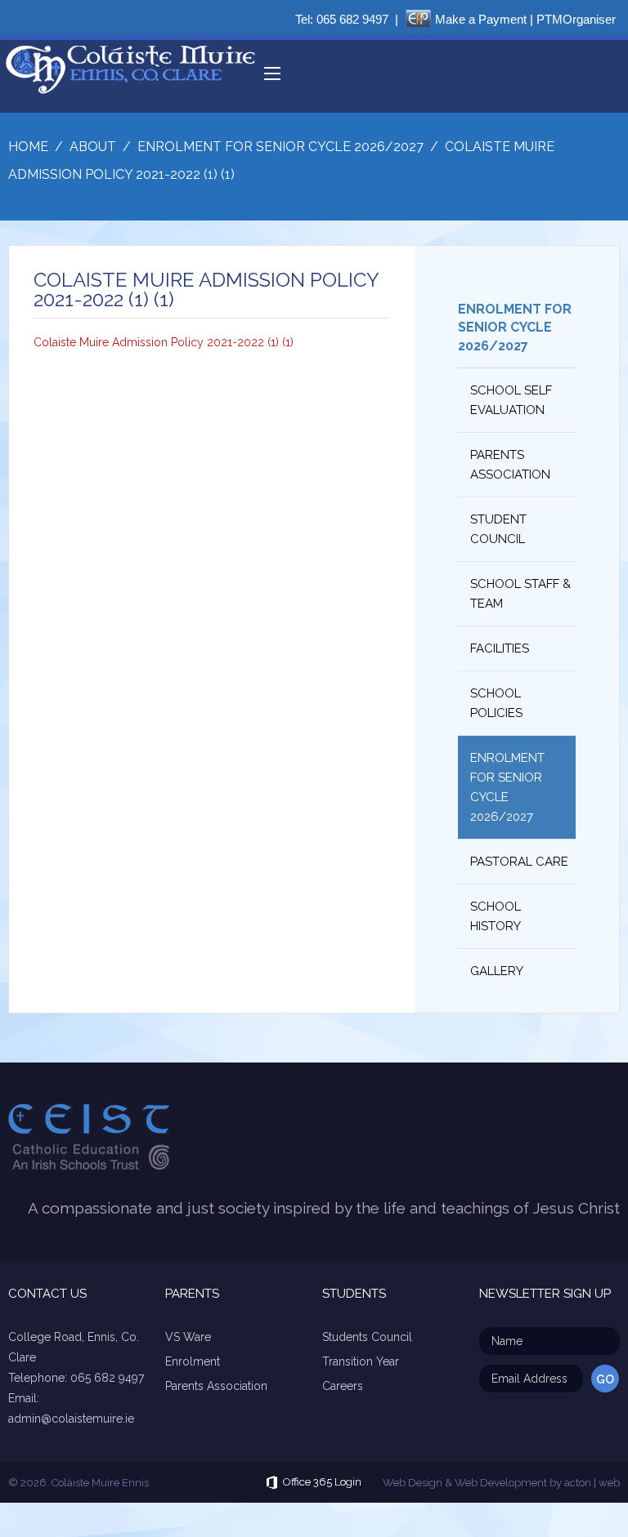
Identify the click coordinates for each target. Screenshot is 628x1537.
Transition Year (360, 1361)
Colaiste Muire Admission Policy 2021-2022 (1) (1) (164, 342)
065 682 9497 (352, 19)
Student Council (498, 529)
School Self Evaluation (511, 400)
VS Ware (188, 1336)
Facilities (499, 648)
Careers (342, 1385)
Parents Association (510, 465)
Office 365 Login (322, 1483)
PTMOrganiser (576, 19)
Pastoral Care (519, 861)
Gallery (496, 971)
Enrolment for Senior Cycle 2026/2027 (515, 327)
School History (495, 916)
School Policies (496, 703)
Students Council (367, 1336)
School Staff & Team (520, 594)
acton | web (592, 1483)
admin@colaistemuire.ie (71, 1418)
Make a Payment (481, 19)
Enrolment (192, 1361)
